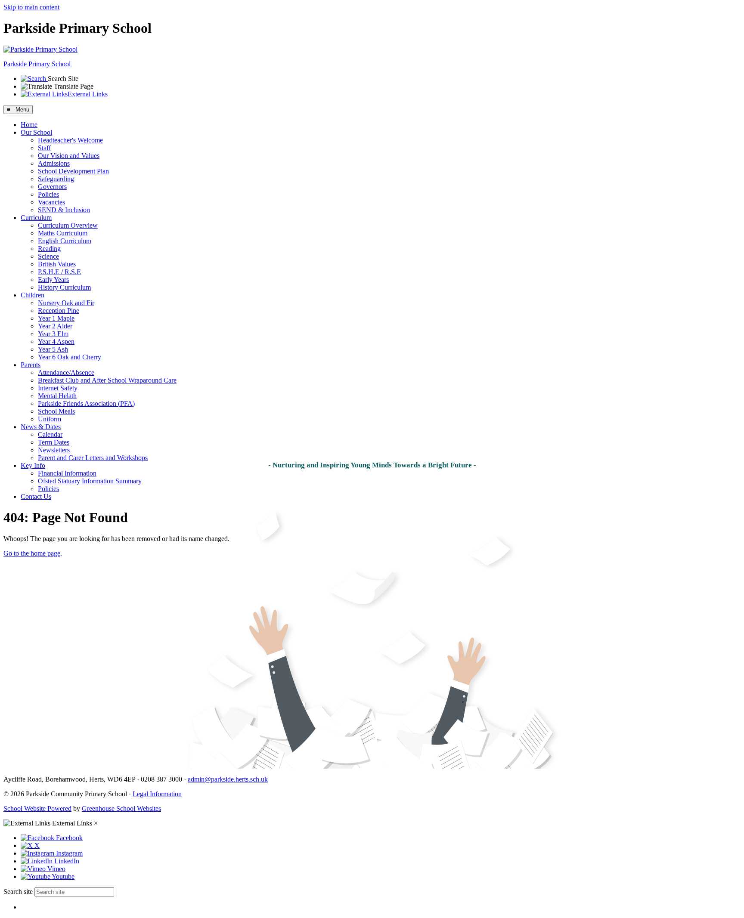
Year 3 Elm (53, 333)
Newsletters (54, 450)
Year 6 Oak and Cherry (69, 357)
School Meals (56, 411)
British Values (57, 264)
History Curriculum (64, 287)
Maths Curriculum (62, 233)
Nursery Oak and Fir (66, 302)
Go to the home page (31, 553)
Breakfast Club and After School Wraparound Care (107, 380)
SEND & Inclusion (64, 209)
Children (32, 295)
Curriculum (36, 217)
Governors (52, 186)
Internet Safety (58, 388)
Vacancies (51, 202)
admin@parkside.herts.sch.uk (228, 779)
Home (29, 124)
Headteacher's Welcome (70, 140)
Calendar (50, 434)
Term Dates (53, 442)
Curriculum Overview (68, 225)
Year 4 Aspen (56, 341)
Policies (48, 194)
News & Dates (41, 426)
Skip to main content (31, 7)
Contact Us (36, 496)
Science (48, 256)
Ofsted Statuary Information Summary (90, 481)
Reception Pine (58, 310)
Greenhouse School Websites (121, 808)
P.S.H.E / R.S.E (59, 271)
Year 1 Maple (56, 318)
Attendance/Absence (66, 372)
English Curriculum (64, 240)
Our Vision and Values (68, 155)
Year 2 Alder (55, 326)
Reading (49, 248)
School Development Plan (73, 171)
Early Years (53, 279)
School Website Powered (37, 808)
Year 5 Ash (53, 349)
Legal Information (157, 793)
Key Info (33, 465)
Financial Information (67, 473)
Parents (30, 364)
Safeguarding (56, 178)
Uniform (49, 419)
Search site (18, 891)
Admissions (54, 163)
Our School (36, 132)
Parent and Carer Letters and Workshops (93, 457)
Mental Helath (57, 395)
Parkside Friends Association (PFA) (86, 403)
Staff (44, 147)
